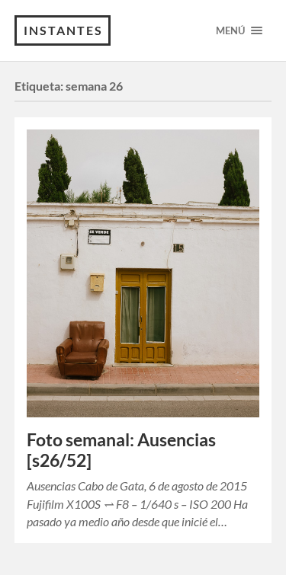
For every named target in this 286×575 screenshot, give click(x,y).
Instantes (63, 30)
